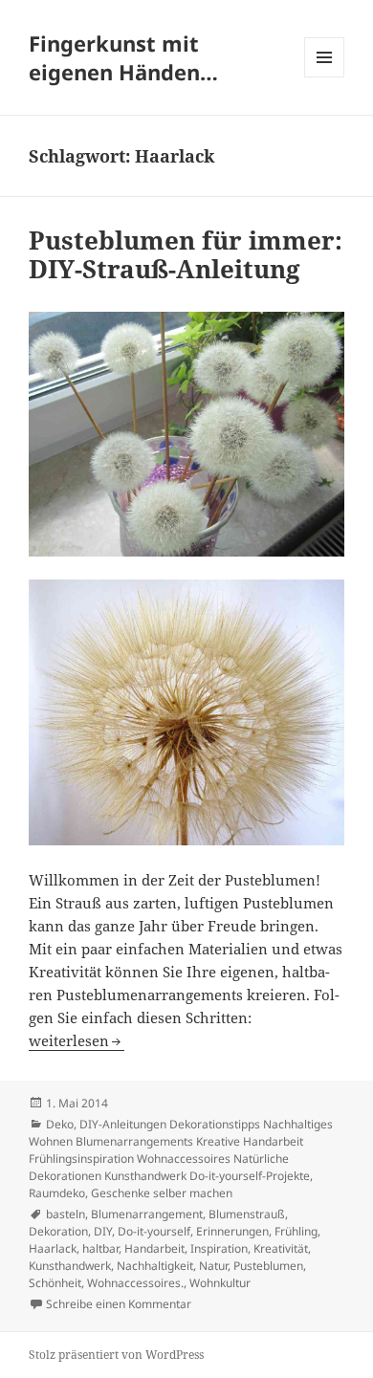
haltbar (100, 1248)
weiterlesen (76, 1040)
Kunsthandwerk (70, 1266)
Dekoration (58, 1231)
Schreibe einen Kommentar (118, 1304)
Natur (213, 1266)
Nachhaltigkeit (155, 1266)
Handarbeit (154, 1248)
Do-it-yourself (154, 1231)
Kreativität (280, 1248)
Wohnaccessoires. (135, 1283)
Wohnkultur (220, 1283)
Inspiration (219, 1248)
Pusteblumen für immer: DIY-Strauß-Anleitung (185, 254)
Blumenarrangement (147, 1214)
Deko (60, 1124)
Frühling (296, 1231)
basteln (65, 1214)
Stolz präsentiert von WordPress (116, 1354)
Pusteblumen (268, 1266)
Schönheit (55, 1283)
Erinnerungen (232, 1231)
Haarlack (53, 1248)
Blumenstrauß (246, 1214)
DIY (103, 1231)
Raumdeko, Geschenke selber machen (130, 1193)
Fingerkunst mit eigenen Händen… (123, 57)
